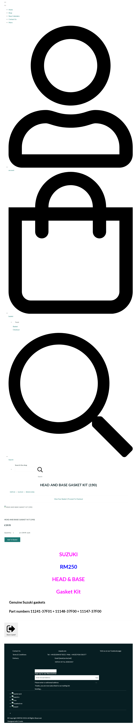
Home (11, 10)
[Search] (40, 469)
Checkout (16, 330)
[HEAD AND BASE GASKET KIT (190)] (7, 513)
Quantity (7, 533)
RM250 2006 (30, 492)
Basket (15, 326)
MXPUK (12, 492)
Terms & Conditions (19, 655)
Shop (10, 13)
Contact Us (12, 19)
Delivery (16, 658)
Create (20, 721)
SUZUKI (20, 492)
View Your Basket (60, 499)
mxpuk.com (62, 651)
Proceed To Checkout (75, 499)
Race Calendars (14, 16)
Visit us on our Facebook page (110, 651)
